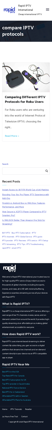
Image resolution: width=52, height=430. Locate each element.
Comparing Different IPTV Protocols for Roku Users (25, 100)
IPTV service (32, 240)
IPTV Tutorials (16, 409)
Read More (11, 136)
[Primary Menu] (47, 10)
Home (4, 409)
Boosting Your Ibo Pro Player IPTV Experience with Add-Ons (25, 196)
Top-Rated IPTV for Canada (13, 375)
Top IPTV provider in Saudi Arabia (16, 384)
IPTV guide (37, 236)
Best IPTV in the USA (10, 371)
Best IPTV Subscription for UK (14, 380)
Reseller (28, 409)
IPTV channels (8, 236)
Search (5, 164)
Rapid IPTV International (25, 8)
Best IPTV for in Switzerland (13, 392)
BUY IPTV (6, 233)
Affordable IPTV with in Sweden (15, 396)
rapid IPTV (6, 248)
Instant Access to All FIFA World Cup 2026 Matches (25, 190)
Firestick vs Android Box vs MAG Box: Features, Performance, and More (23, 205)
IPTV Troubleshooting (35, 244)
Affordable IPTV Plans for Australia (16, 400)
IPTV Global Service (24, 236)
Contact (24, 416)
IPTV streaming (9, 244)
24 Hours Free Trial (10, 416)
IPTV (34, 233)
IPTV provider (7, 240)
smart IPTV (16, 248)
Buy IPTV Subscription (21, 233)
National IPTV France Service (14, 388)
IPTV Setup (43, 240)
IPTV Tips (21, 244)
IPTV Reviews (20, 240)
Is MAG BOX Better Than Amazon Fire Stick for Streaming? (23, 222)
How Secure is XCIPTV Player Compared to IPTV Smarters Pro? (24, 213)
